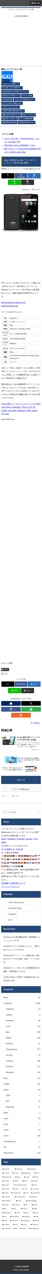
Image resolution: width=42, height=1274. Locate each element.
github (3, 842)
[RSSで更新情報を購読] (21, 715)
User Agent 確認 (7, 99)
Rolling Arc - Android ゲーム (11, 95)
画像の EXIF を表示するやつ (11, 115)
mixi (36, 839)
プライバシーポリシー (10, 887)
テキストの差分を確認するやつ (12, 103)
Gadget (6, 669)
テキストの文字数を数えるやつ (24, 99)
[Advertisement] (21, 44)
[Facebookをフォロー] (11, 709)
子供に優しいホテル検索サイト (12, 88)
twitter (3, 839)
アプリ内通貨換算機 (26, 118)
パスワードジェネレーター (10, 107)
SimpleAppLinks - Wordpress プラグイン (15, 91)
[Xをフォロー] (31, 703)
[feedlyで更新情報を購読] (31, 709)
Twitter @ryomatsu (16, 902)
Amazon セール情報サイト (10, 84)
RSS (10, 920)
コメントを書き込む (21, 789)
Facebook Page (14, 908)
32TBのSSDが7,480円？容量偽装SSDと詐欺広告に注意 (21, 979)
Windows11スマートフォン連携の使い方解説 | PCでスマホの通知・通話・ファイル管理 (21, 958)
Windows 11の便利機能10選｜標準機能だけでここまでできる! (22, 939)
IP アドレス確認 (27, 95)
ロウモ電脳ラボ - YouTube (12, 849)
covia (5, 674)
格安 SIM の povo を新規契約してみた (20, 145)
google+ (29, 839)
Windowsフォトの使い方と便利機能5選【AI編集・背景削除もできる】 (22, 969)
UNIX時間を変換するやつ (27, 122)
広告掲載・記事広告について (13, 883)
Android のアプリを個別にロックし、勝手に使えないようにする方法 (22, 948)
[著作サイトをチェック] (11, 703)
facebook (21, 839)
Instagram (11, 839)
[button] (27, 182)
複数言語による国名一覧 (10, 118)
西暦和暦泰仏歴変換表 (9, 122)
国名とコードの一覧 (28, 115)
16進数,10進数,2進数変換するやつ (13, 111)
